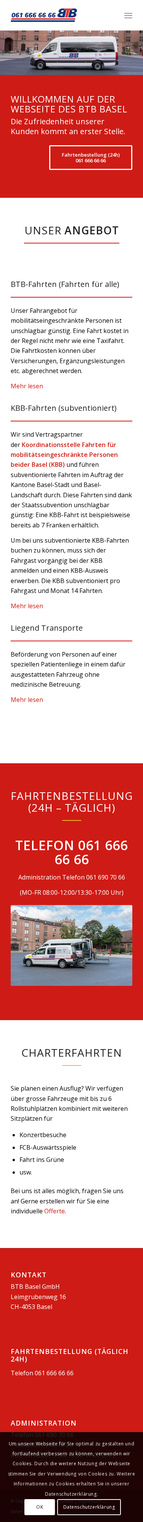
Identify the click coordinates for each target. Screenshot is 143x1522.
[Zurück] (6, 53)
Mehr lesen (27, 386)
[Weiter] (136, 53)
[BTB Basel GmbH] (59, 15)
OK (39, 1507)
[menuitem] (128, 15)
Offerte (54, 1211)
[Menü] (128, 15)
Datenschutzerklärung (89, 1507)
